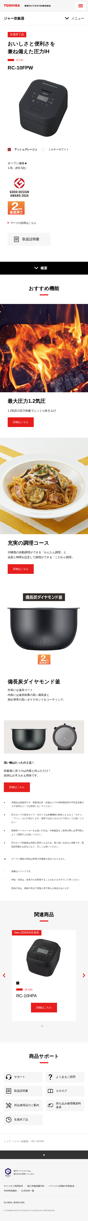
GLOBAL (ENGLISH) (14, 1202)
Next (83, 975)
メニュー (77, 18)
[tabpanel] (44, 975)
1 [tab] (42, 1026)
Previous (4, 975)
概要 (44, 268)
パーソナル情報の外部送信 (61, 1186)
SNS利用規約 (10, 1190)
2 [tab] (46, 1026)
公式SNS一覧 (27, 1190)
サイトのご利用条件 (13, 1186)
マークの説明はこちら (23, 222)
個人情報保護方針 (35, 1186)
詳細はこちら (20, 422)
